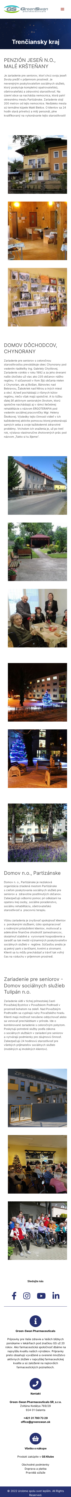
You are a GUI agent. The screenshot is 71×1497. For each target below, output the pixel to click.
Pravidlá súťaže (35, 1472)
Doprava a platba (36, 1468)
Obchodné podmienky (35, 1464)
